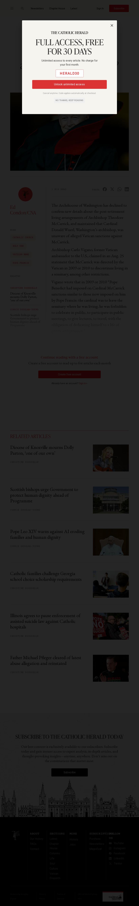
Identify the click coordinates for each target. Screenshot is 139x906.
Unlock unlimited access (69, 84)
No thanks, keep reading (69, 100)
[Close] (111, 25)
